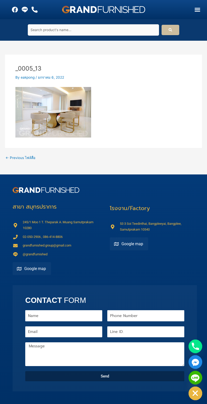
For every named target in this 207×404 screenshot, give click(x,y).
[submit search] (170, 30)
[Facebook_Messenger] (195, 362)
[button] (197, 9)
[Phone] (195, 346)
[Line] (195, 378)
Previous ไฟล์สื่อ (20, 158)
